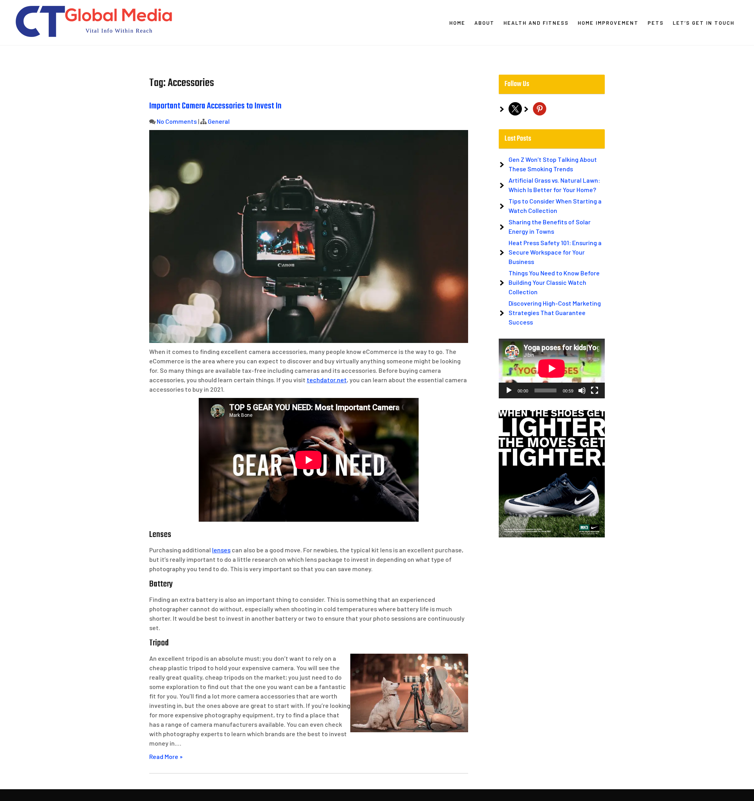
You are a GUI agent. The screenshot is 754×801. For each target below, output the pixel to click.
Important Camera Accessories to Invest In (215, 106)
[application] (552, 368)
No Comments (177, 121)
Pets (656, 23)
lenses (221, 550)
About (484, 23)
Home (457, 23)
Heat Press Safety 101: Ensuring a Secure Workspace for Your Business (555, 252)
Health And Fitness (536, 23)
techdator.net (327, 379)
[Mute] (582, 390)
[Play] (509, 390)
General (219, 121)
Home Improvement (608, 23)
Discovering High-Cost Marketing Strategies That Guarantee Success (555, 312)
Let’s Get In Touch (703, 23)
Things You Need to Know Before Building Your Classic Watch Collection (554, 282)
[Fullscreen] (594, 390)
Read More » (166, 756)
